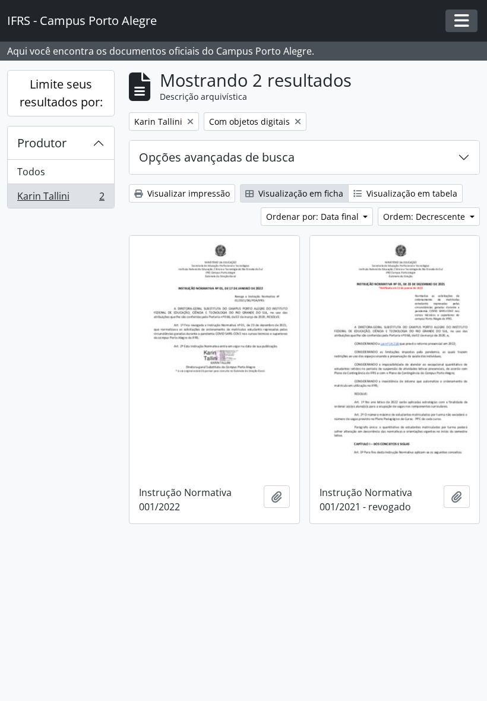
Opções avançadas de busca (217, 157)
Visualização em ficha (299, 193)
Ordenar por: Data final (313, 216)
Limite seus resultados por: (61, 93)
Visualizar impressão (187, 193)
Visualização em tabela (410, 193)
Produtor (42, 143)
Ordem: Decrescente (425, 216)
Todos (31, 171)
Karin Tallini (61, 199)
